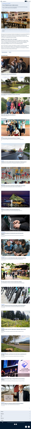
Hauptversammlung (4, 52)
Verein (10, 52)
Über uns (2, 418)
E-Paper (2, 420)
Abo (25, 1)
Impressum (17, 422)
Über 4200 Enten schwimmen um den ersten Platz (10, 94)
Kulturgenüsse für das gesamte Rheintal (8, 74)
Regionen (2, 413)
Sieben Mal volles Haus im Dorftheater (8, 114)
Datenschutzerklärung (22, 422)
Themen (2, 411)
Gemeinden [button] (4, 1)
